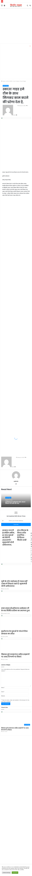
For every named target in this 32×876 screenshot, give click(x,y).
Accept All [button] (15, 872)
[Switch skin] (27, 6)
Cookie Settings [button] (6, 872)
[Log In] (4, 6)
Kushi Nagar (5, 85)
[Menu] (2, 6)
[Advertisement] (16, 26)
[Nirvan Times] (16, 5)
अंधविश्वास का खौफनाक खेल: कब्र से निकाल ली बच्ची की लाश (15, 502)
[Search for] (30, 6)
